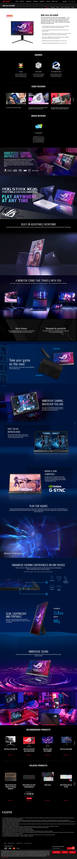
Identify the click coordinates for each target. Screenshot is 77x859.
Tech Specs (53, 7)
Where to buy (67, 7)
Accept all (72, 852)
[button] (70, 848)
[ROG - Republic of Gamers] (6, 1)
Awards (57, 7)
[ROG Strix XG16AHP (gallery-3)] (19, 717)
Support (72, 7)
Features (47, 7)
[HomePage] (5, 843)
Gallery (62, 7)
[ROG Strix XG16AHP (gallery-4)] (57, 717)
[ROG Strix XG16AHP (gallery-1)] (19, 700)
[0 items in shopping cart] (74, 1)
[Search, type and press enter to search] (69, 1)
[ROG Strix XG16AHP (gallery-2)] (57, 700)
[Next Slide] (73, 99)
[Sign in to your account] (72, 1)
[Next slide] (74, 743)
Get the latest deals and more (58, 846)
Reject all (65, 852)
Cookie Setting (56, 852)
